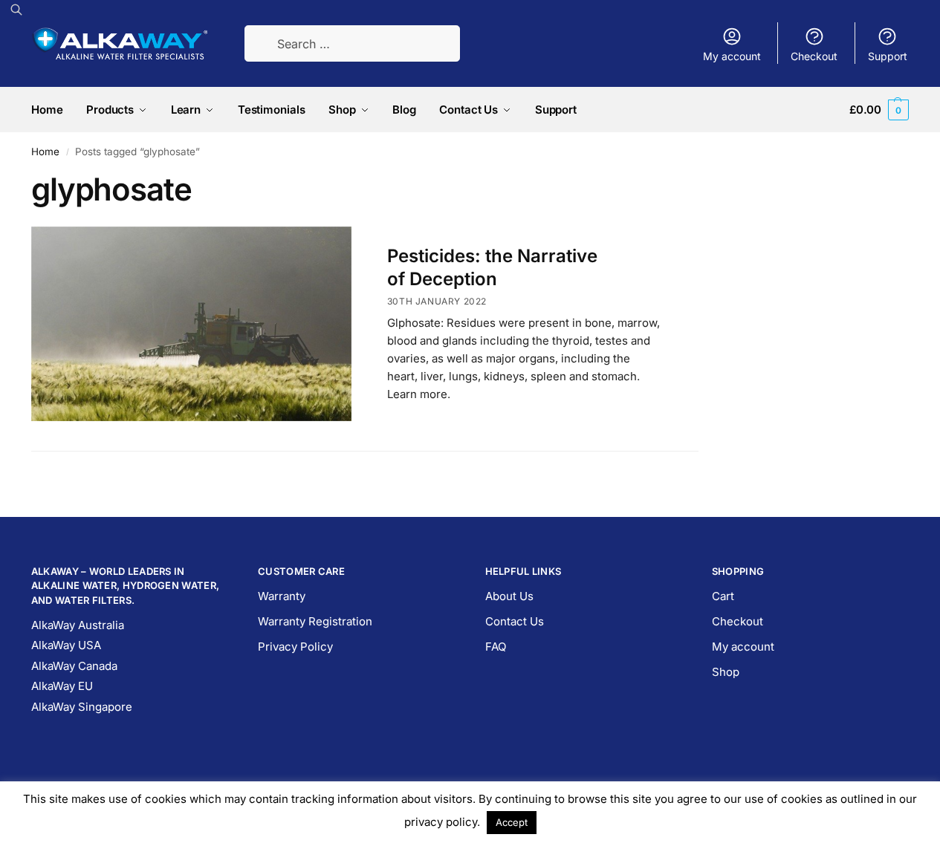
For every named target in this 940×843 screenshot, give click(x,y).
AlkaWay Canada (74, 666)
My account (732, 56)
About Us (509, 596)
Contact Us (514, 621)
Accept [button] (512, 822)
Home (45, 151)
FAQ (495, 646)
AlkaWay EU (62, 686)
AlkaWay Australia (77, 625)
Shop (725, 672)
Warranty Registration (315, 621)
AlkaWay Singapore (81, 707)
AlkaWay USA (66, 645)
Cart (723, 596)
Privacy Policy (295, 646)
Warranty (281, 596)
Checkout (814, 56)
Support (887, 56)
